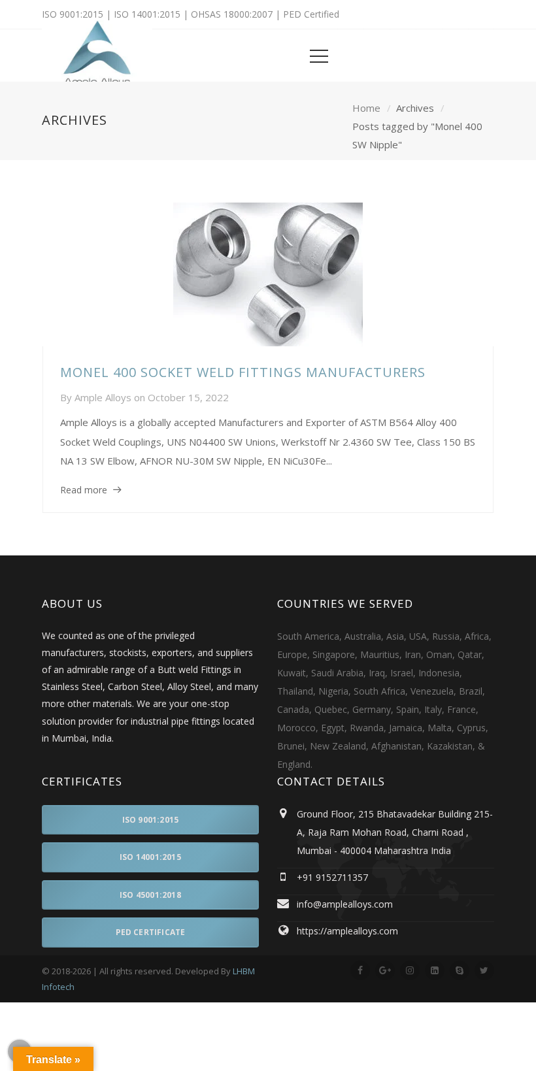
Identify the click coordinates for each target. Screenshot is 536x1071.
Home (366, 107)
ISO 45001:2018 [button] (150, 894)
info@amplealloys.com (345, 904)
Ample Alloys (103, 397)
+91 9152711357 (332, 877)
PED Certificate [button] (151, 932)
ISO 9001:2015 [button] (150, 819)
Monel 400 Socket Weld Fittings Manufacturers (243, 372)
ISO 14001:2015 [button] (150, 857)
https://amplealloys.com (347, 931)
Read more (83, 490)
